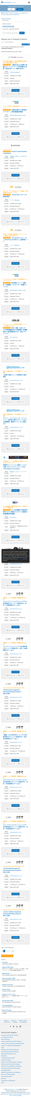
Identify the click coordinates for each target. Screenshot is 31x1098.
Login (11, 9)
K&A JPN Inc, (13, 517)
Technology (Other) (5, 1070)
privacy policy (20, 558)
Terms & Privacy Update (15, 1095)
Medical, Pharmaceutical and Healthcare (11, 1072)
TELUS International (15, 72)
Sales (2, 1047)
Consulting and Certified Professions (10, 1051)
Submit (22, 33)
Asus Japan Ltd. (14, 337)
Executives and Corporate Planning (9, 1035)
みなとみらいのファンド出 (8, 994)
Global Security (6, 989)
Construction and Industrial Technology (10, 1068)
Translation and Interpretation (8, 1080)
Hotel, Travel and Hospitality (8, 1074)
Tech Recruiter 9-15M (7, 1000)
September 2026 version (7, 1092)
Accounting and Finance (7, 1037)
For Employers (23, 1022)
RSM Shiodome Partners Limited (18, 115)
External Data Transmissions (23, 1094)
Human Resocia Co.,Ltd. (16, 563)
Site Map (15, 1022)
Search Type (6, 20)
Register (20, 9)
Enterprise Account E (7, 984)
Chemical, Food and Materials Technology (11, 1066)
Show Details (15, 90)
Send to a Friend (23, 1020)
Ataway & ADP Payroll (7, 967)
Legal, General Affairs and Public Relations (11, 1041)
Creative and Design (6, 1060)
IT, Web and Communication (8, 1058)
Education (3, 1078)
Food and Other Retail (6, 1076)
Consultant (5, 962)
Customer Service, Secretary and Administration (12, 1043)
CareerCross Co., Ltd (12, 1089)
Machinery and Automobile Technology (10, 1064)
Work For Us (7, 1022)
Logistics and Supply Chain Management (11, 1045)
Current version (19, 1091)
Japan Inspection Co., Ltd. (16, 380)
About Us (6, 1020)
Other (2, 1082)
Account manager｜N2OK (8, 978)
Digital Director (6, 973)
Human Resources (5, 1039)
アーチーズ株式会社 (15, 200)
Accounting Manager (7, 1005)
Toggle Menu (25, 44)
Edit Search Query (7, 23)
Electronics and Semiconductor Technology (11, 1062)
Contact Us (13, 1020)
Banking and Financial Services (8, 1053)
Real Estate (4, 1055)
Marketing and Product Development (10, 1049)
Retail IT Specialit (6, 1010)
